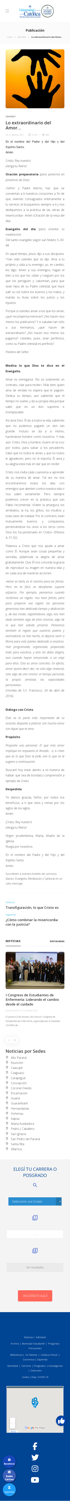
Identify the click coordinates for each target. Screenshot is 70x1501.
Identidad (22, 37)
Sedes (25, 1377)
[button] (61, 1421)
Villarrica (16, 1149)
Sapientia (42, 1359)
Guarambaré (19, 1103)
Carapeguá (18, 1078)
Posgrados (40, 1365)
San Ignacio (18, 1134)
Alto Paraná (19, 1058)
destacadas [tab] (57, 941)
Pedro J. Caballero (23, 1129)
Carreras (26, 1365)
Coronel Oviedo (21, 1088)
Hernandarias (20, 1108)
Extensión (36, 1370)
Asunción (17, 1063)
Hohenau (17, 1113)
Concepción (19, 1083)
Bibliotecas (16, 1354)
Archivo (15, 1343)
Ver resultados (35, 1267)
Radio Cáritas (9, 1478)
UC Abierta (31, 1354)
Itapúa (15, 1119)
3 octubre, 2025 (30, 1010)
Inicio (9, 37)
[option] (35, 990)
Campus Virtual (49, 1354)
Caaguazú (17, 1073)
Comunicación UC (14, 1010)
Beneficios (9, 1463)
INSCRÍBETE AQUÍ (35, 1296)
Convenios (29, 1359)
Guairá (15, 1098)
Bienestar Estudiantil (33, 1343)
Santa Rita (17, 1144)
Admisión (41, 1337)
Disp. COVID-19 (40, 1377)
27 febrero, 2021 (16, 134)
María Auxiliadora (22, 1124)
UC (7, 134)
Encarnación (19, 1093)
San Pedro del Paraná (25, 1139)
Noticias (28, 1337)
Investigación (56, 1365)
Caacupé (17, 1068)
